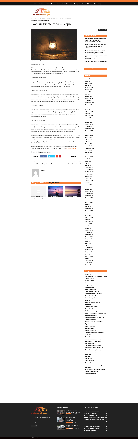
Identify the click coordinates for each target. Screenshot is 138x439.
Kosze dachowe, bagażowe (92, 352)
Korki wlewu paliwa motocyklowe (94, 347)
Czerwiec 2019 (89, 202)
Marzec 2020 (88, 185)
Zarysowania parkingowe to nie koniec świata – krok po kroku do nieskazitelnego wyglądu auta (95, 40)
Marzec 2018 (88, 224)
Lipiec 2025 (88, 92)
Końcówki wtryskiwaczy (91, 306)
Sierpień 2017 (88, 239)
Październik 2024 (89, 102)
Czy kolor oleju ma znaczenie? (54, 198)
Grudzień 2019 (89, 191)
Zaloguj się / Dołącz (57, 1)
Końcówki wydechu (90, 308)
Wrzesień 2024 (89, 105)
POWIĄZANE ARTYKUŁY (38, 183)
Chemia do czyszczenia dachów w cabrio (96, 276)
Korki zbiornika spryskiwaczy (93, 350)
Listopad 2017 (89, 232)
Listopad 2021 (89, 146)
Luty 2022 (87, 141)
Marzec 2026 (88, 83)
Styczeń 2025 (88, 96)
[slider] (35, 152)
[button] (105, 3)
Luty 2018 (87, 226)
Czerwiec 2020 (89, 180)
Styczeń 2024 (88, 122)
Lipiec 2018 (88, 215)
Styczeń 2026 (88, 85)
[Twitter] (106, 1)
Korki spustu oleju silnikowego (93, 339)
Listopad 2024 (89, 100)
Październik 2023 (89, 128)
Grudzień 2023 (89, 124)
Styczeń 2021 (88, 165)
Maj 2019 (87, 204)
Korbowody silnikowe (90, 330)
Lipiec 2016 (88, 254)
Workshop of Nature (71, 148)
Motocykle (77, 4)
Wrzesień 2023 (89, 131)
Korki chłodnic (89, 337)
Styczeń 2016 (88, 265)
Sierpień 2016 (88, 252)
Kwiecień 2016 (89, 260)
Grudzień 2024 (89, 98)
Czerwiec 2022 (89, 139)
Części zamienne (67, 4)
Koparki (87, 324)
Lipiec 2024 (88, 109)
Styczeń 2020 (88, 189)
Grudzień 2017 (89, 230)
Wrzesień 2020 (89, 174)
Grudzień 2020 (89, 167)
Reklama (67, 1)
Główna (34, 4)
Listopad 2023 (89, 126)
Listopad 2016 (89, 247)
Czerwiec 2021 (89, 156)
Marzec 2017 (88, 243)
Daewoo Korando (89, 280)
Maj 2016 (87, 258)
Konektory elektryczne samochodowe (95, 313)
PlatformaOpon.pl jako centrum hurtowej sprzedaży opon (96, 62)
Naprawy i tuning (87, 4)
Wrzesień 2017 (89, 236)
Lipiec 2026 (88, 79)
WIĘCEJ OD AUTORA (54, 183)
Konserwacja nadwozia (91, 315)
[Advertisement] (81, 12)
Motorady (41, 4)
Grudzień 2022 (89, 135)
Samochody (49, 4)
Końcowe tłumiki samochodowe (93, 293)
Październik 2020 (89, 172)
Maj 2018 (87, 219)
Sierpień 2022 (88, 137)
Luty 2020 (87, 187)
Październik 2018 (89, 208)
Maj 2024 (87, 113)
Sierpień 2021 (88, 152)
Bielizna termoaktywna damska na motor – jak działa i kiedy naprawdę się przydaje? (96, 46)
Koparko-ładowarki (90, 326)
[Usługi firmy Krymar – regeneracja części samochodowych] (61, 419)
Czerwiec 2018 (89, 217)
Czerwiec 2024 (89, 111)
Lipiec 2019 (88, 200)
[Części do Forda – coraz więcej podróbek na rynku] (61, 427)
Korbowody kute (89, 328)
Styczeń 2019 (88, 206)
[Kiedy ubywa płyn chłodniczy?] (38, 191)
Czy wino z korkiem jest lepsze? (73, 164)
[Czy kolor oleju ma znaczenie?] (55, 191)
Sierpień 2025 (88, 89)
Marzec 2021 (88, 161)
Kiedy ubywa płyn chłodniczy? (37, 198)
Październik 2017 (89, 234)
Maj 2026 (87, 81)
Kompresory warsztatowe (92, 291)
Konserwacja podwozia (91, 319)
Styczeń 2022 (88, 144)
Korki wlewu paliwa (90, 343)
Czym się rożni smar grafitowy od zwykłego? (41, 164)
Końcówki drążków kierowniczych (94, 296)
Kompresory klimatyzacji (91, 289)
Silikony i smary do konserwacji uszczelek (95, 417)
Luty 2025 (87, 94)
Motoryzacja (97, 4)
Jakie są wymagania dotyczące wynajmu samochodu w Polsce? (96, 57)
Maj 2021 (87, 159)
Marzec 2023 (88, 133)
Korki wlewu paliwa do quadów (93, 345)
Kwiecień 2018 (89, 221)
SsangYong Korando (90, 373)
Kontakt (71, 1)
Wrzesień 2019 (89, 198)
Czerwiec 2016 (89, 256)
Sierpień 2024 (88, 107)
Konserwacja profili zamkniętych (94, 321)
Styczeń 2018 (88, 228)
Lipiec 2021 (88, 154)
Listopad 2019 (89, 193)
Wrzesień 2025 (89, 87)
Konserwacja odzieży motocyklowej (94, 317)
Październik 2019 (89, 195)
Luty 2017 (87, 245)
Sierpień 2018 (88, 213)
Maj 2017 (87, 241)
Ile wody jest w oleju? (69, 198)
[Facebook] (104, 1)
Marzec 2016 (88, 262)
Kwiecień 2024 (89, 115)
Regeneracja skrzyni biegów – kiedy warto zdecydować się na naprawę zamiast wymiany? (95, 52)
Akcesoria (57, 4)
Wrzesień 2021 (89, 150)
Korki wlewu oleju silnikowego (43, 20)
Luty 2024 (87, 120)
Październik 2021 (89, 148)
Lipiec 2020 (88, 178)
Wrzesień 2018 (89, 211)
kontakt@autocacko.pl (46, 422)
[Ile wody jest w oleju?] (73, 191)
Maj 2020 (87, 182)
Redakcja (35, 27)
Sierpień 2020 (88, 176)
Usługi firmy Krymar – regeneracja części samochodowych (70, 419)
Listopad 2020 (89, 169)
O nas (63, 1)
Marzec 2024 (88, 118)
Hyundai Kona (88, 283)
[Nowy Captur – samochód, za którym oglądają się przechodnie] (61, 412)
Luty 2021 (87, 163)
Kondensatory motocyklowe (92, 311)
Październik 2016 (89, 249)
